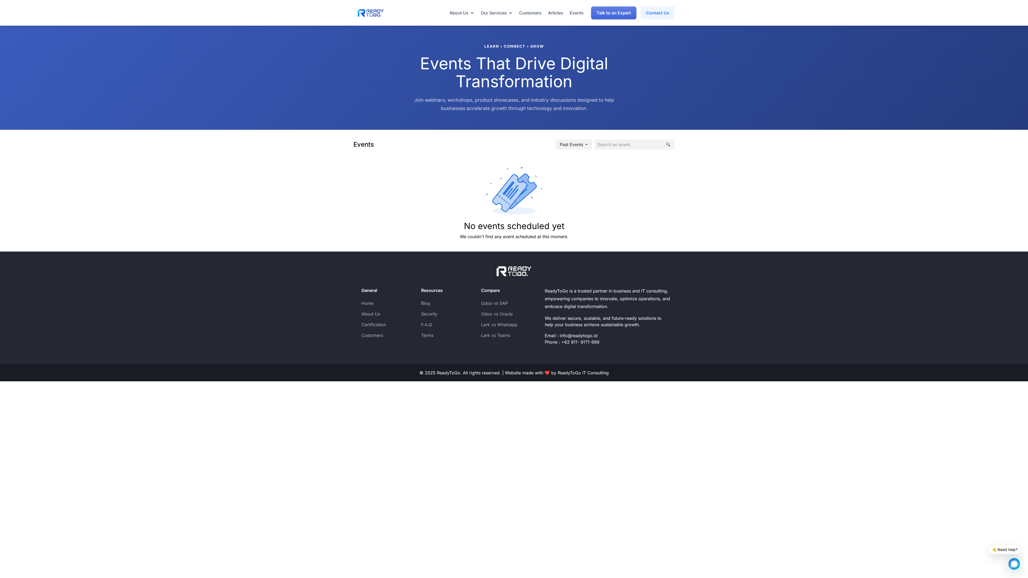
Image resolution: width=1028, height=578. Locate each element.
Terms (427, 335)
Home (367, 303)
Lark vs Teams (495, 335)
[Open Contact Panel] (1014, 562)
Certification (373, 324)
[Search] (668, 144)
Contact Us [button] (657, 13)
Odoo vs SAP (494, 303)
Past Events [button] (572, 144)
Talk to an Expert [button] (613, 13)
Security (429, 314)
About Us (370, 314)
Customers (372, 335)
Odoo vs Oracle (497, 314)
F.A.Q (426, 324)
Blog (425, 303)
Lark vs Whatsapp (499, 324)
